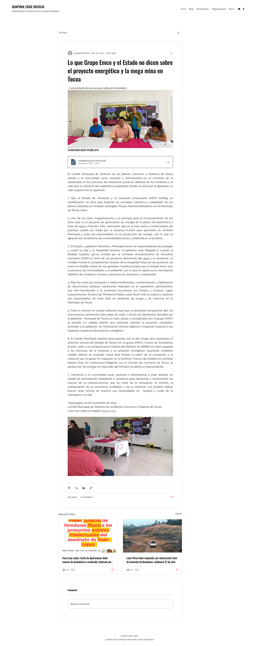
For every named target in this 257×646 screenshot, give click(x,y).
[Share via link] (91, 488)
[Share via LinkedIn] (83, 488)
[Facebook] (243, 8)
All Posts (63, 32)
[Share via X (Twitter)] (76, 488)
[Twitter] (239, 8)
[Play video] (120, 446)
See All (178, 514)
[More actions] (171, 53)
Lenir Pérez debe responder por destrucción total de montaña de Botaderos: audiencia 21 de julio (152, 560)
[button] (178, 33)
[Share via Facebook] (69, 488)
